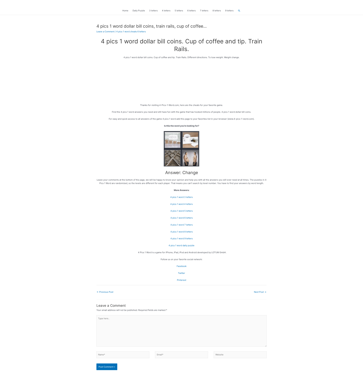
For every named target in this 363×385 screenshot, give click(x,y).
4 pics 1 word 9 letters (181, 238)
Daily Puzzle (139, 10)
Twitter (181, 273)
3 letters (153, 10)
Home (125, 10)
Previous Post (105, 292)
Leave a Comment (105, 31)
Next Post (260, 292)
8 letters (217, 10)
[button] (239, 10)
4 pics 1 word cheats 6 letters (131, 31)
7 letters (204, 10)
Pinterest (181, 280)
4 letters (166, 10)
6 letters (191, 10)
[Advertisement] (181, 82)
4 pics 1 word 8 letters (181, 231)
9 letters (229, 10)
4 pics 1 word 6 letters (181, 217)
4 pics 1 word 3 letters (181, 197)
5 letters (179, 10)
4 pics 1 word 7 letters (181, 224)
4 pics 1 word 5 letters (181, 211)
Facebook (181, 266)
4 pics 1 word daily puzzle (181, 245)
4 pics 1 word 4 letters (181, 204)
